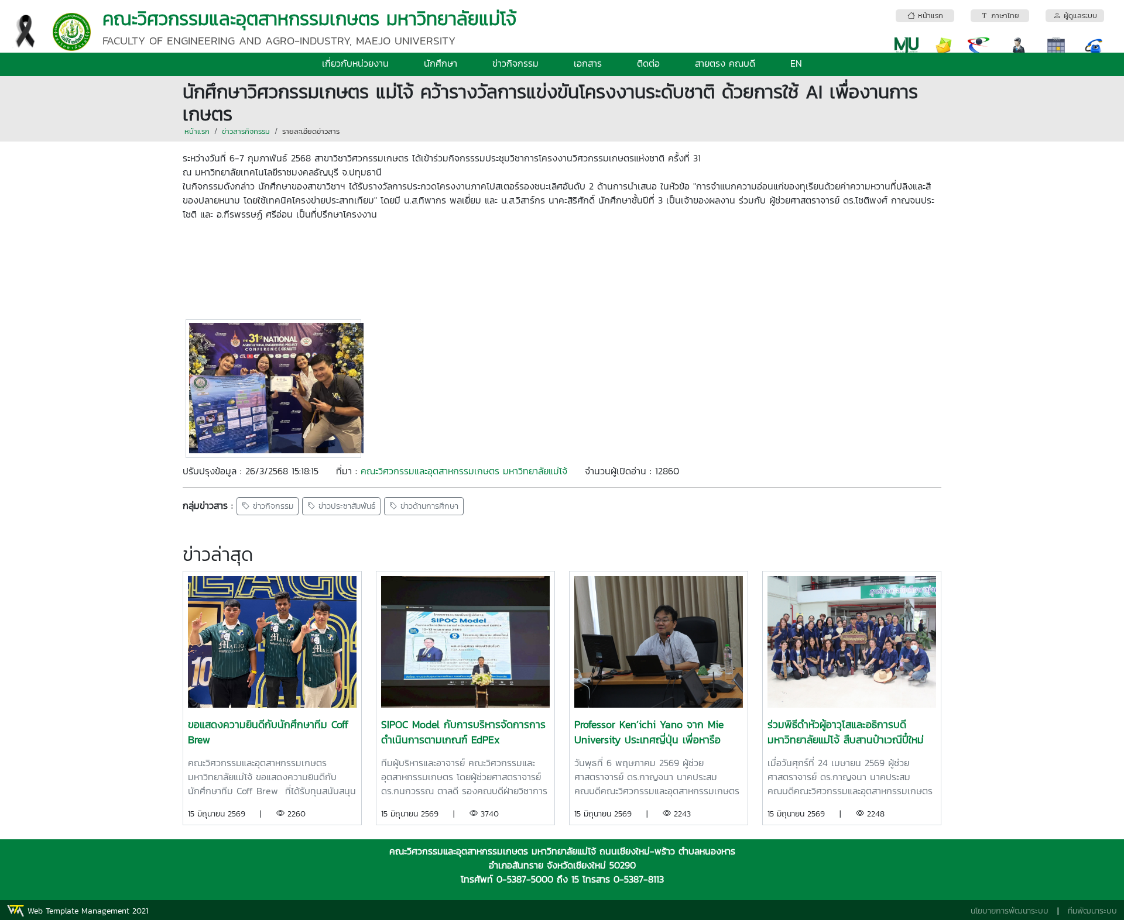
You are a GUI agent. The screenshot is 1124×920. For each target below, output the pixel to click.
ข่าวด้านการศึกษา (427, 506)
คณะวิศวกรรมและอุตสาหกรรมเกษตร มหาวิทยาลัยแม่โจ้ (464, 471)
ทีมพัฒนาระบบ (1092, 911)
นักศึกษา (440, 63)
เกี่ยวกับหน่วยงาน (355, 63)
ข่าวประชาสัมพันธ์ (345, 506)
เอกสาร (588, 63)
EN (796, 63)
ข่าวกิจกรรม (515, 63)
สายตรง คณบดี (725, 63)
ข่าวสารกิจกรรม (246, 131)
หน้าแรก (197, 131)
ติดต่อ (648, 63)
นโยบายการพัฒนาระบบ (1009, 911)
